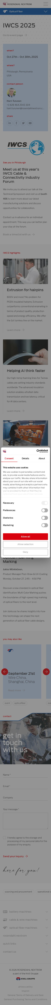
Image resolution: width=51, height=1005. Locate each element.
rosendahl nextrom (15, 935)
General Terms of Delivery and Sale (25, 995)
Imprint (25, 991)
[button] (15, 35)
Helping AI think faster (26, 371)
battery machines (20, 911)
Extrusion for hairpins (25, 290)
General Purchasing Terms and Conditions (25, 999)
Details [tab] (25, 458)
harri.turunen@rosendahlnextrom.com (25, 108)
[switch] (44, 510)
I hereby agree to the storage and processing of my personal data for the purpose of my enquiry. (27, 841)
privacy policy (25, 987)
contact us (9, 951)
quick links (9, 943)
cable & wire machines (23, 919)
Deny (25, 552)
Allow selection (25, 544)
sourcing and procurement (18, 891)
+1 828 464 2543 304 (18, 104)
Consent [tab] (9, 458)
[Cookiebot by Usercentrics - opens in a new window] (36, 451)
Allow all (25, 536)
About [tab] (42, 458)
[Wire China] (22, 674)
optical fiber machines (23, 927)
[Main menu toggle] (46, 4)
